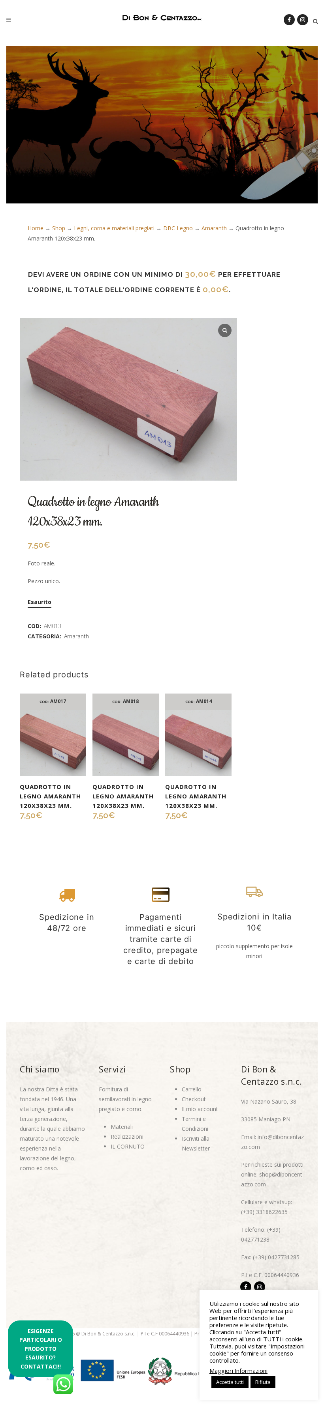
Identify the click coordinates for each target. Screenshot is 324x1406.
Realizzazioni (127, 1136)
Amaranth (214, 228)
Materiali (122, 1126)
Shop (58, 228)
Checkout (194, 1099)
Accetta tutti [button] (230, 1381)
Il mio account (200, 1109)
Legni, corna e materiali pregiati (114, 228)
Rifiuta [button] (263, 1381)
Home (35, 228)
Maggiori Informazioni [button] (238, 1370)
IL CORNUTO (128, 1146)
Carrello (192, 1089)
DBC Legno (178, 228)
